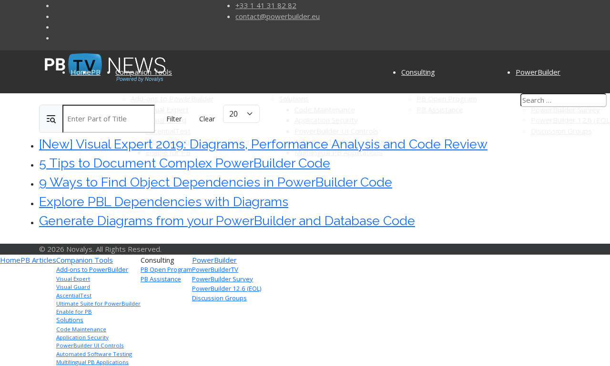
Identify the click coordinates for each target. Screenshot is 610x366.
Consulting (418, 72)
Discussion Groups (219, 298)
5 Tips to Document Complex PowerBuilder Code (184, 163)
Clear (207, 118)
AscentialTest (74, 295)
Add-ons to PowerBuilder (92, 269)
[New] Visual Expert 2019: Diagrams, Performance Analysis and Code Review (263, 144)
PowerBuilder (214, 260)
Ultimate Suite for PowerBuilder (98, 303)
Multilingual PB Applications (92, 362)
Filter (174, 118)
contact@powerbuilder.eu (277, 16)
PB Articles (38, 260)
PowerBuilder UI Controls (90, 345)
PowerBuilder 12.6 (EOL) (226, 288)
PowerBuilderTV (215, 269)
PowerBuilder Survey (222, 279)
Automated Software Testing (94, 353)
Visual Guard (73, 286)
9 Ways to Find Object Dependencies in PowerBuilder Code (215, 182)
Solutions (69, 320)
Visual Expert (73, 278)
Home (81, 72)
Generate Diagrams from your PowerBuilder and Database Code (227, 220)
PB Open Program (166, 269)
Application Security (82, 337)
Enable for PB (74, 311)
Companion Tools (143, 72)
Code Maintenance (81, 329)
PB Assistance (161, 279)
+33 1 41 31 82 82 (265, 5)
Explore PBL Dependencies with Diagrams (163, 201)
